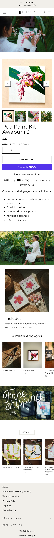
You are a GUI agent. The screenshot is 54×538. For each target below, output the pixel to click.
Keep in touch (12, 525)
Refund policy (9, 510)
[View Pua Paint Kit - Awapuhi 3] (8, 116)
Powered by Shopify (27, 535)
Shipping (6, 505)
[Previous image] (8, 84)
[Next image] (46, 84)
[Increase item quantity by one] (17, 150)
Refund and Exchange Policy (16, 491)
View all (27, 432)
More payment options (27, 174)
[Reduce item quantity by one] (5, 150)
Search (5, 487)
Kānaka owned (12, 518)
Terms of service (10, 496)
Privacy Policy (9, 501)
